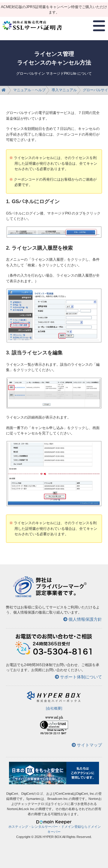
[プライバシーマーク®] (23, 596)
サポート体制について (81, 676)
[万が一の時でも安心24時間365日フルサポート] (54, 653)
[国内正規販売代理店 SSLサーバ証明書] (32, 32)
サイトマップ (89, 745)
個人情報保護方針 (85, 619)
